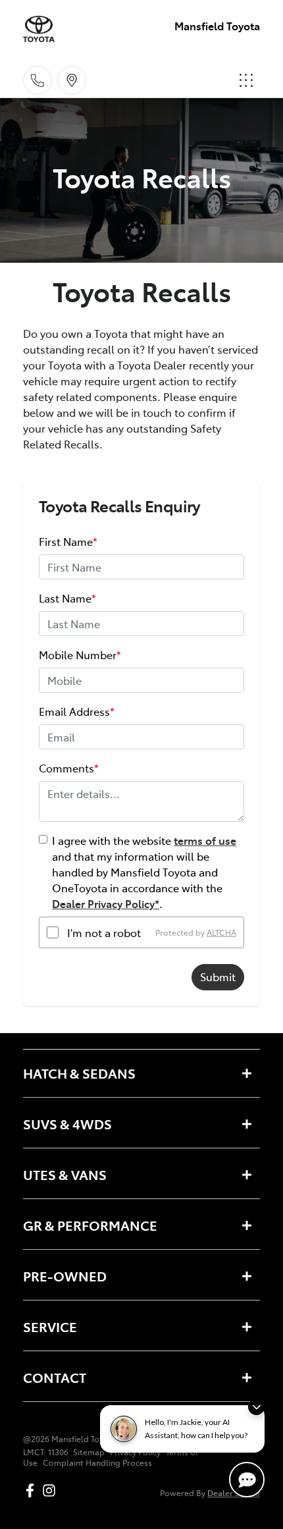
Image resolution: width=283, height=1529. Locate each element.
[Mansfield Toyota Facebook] (32, 1490)
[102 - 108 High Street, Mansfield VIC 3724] (71, 80)
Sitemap (89, 1452)
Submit (218, 976)
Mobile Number (80, 654)
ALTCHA (221, 932)
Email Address (77, 711)
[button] (246, 80)
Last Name (67, 598)
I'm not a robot (104, 932)
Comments (69, 768)
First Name (68, 541)
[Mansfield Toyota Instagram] (51, 1490)
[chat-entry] (247, 1479)
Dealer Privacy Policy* (105, 903)
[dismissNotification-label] (256, 1407)
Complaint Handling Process (97, 1462)
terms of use (205, 840)
